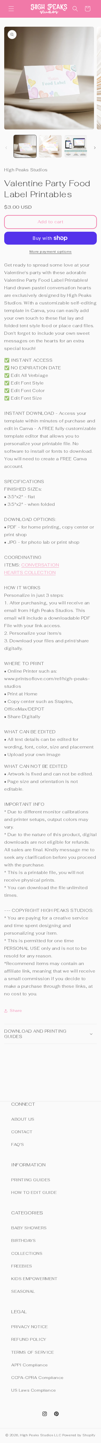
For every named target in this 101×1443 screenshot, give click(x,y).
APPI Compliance (29, 1364)
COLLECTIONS (27, 1253)
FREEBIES (21, 1266)
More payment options (50, 251)
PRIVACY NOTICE (29, 1326)
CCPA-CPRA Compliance (37, 1377)
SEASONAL (23, 1291)
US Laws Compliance (33, 1390)
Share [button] (16, 1010)
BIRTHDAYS (23, 1240)
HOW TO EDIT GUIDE (34, 1192)
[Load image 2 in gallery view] (50, 146)
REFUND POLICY (28, 1339)
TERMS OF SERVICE (32, 1352)
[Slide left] (6, 148)
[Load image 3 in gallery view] (76, 146)
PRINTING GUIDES (30, 1179)
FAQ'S (17, 1144)
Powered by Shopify (78, 1435)
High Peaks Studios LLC (40, 1435)
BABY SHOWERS (29, 1227)
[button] (11, 9)
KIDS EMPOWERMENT (34, 1278)
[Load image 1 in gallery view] (25, 146)
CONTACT (21, 1131)
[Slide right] (95, 148)
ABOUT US (23, 1119)
